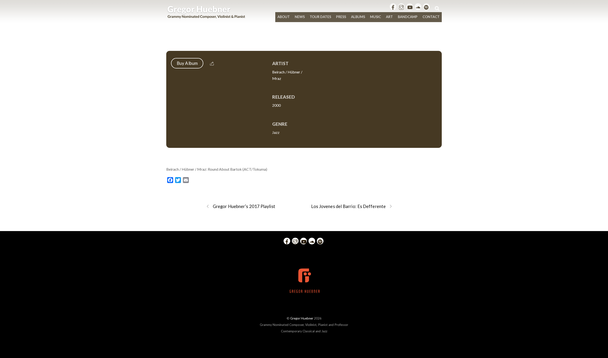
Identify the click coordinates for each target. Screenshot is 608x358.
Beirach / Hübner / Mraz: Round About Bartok (304, 41)
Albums (358, 17)
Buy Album (187, 63)
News (300, 17)
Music (375, 17)
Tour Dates (320, 17)
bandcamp (408, 17)
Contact (431, 17)
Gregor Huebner (301, 318)
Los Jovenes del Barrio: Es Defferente (348, 206)
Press (341, 17)
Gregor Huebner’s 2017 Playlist (244, 206)
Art (389, 17)
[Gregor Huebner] (206, 16)
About (283, 17)
